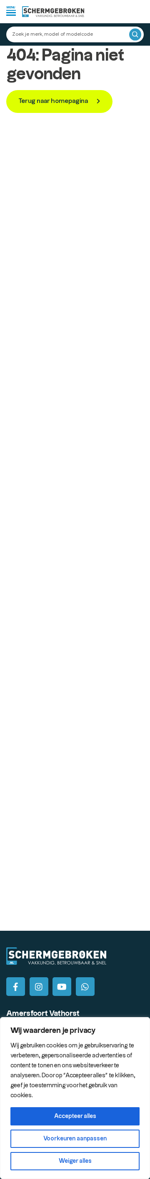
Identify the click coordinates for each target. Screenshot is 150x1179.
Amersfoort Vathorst (43, 1013)
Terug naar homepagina (53, 101)
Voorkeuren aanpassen (75, 1139)
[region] (75, 1098)
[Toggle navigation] (11, 10)
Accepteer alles (75, 1116)
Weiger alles (75, 1161)
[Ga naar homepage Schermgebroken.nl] (53, 11)
